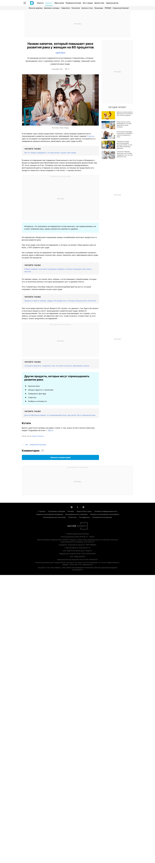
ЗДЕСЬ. (51, 430)
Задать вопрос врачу (84, 511)
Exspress (90, 136)
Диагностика (99, 3)
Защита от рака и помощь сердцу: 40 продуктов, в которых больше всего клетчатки (60, 301)
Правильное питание (73, 3)
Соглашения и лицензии (56, 511)
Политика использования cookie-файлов (104, 514)
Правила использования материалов (49, 514)
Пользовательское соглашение (76, 514)
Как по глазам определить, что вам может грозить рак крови (50, 153)
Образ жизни (59, 3)
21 (68, 69)
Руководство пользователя (102, 517)
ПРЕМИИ (108, 8)
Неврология (65, 8)
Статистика (72, 517)
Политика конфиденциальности (105, 511)
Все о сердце (88, 3)
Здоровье (49, 3)
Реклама (71, 511)
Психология (75, 8)
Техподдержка (84, 517)
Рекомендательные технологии (54, 517)
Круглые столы (87, 8)
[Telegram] (83, 507)
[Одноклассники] (77, 507)
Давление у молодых (52, 8)
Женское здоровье (35, 8)
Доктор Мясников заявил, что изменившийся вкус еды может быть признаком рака (59, 415)
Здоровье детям (112, 3)
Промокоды (98, 8)
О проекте (41, 511)
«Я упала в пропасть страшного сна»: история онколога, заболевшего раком (56, 366)
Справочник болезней (121, 8)
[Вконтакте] (71, 507)
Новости (40, 3)
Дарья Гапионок (38, 436)
